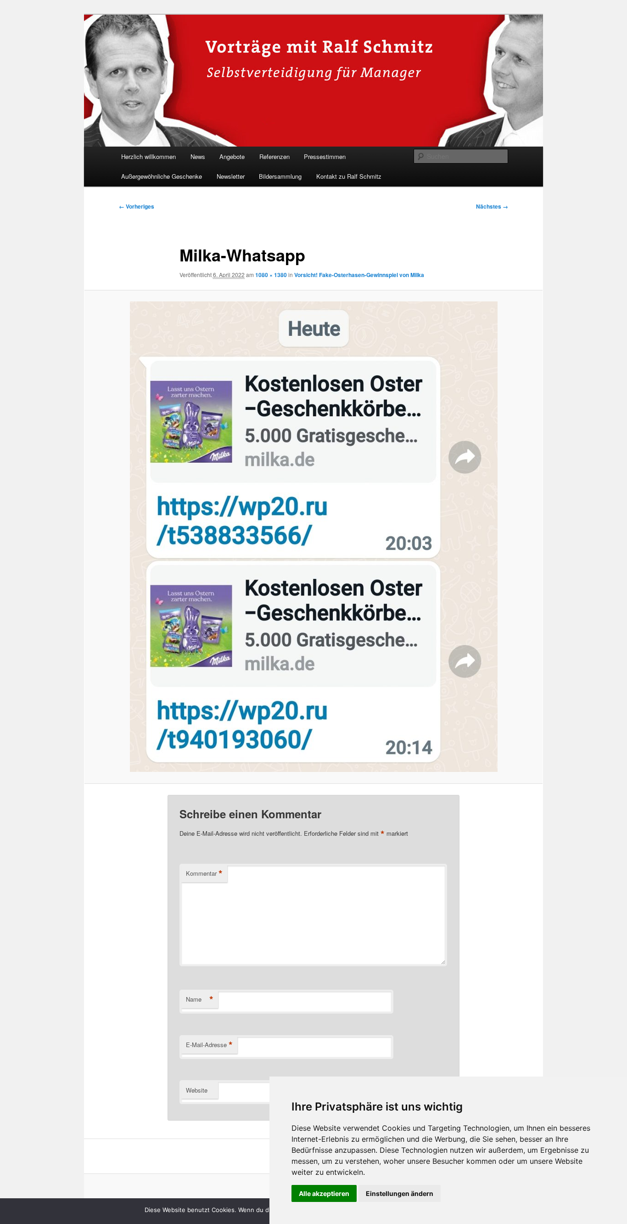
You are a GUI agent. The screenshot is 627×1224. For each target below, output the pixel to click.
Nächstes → (492, 206)
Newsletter (231, 176)
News (197, 156)
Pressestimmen (325, 156)
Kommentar (204, 873)
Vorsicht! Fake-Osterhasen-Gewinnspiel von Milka (359, 275)
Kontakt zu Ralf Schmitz (348, 176)
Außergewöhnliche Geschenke (161, 176)
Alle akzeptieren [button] (324, 1193)
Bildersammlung (280, 176)
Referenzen (274, 156)
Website (196, 1090)
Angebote (232, 156)
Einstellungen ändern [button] (399, 1193)
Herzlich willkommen (148, 156)
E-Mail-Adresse (209, 1044)
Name (199, 999)
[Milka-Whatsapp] (313, 536)
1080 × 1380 (271, 275)
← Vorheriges (136, 206)
